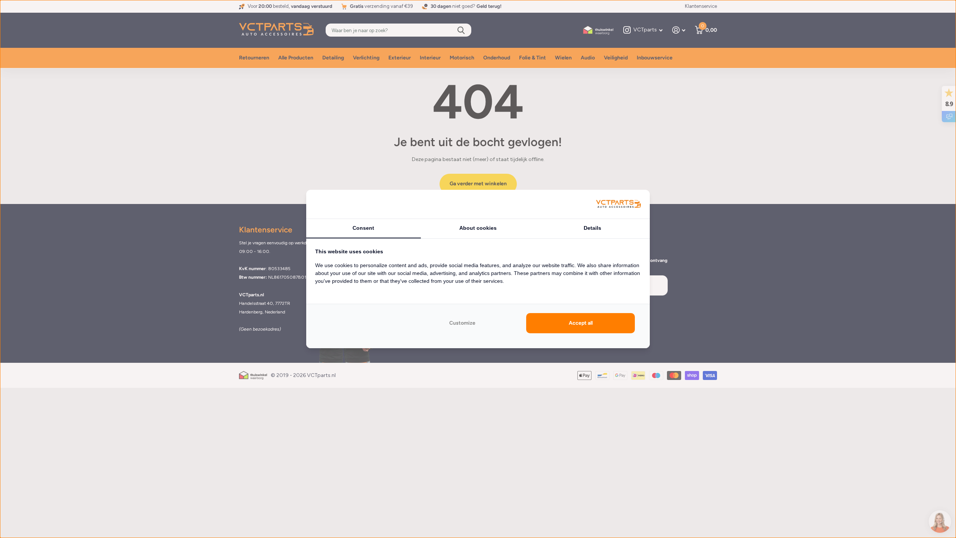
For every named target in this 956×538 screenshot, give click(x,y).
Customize (462, 323)
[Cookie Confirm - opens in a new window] (618, 204)
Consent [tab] (363, 228)
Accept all (581, 323)
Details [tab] (592, 228)
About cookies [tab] (478, 228)
